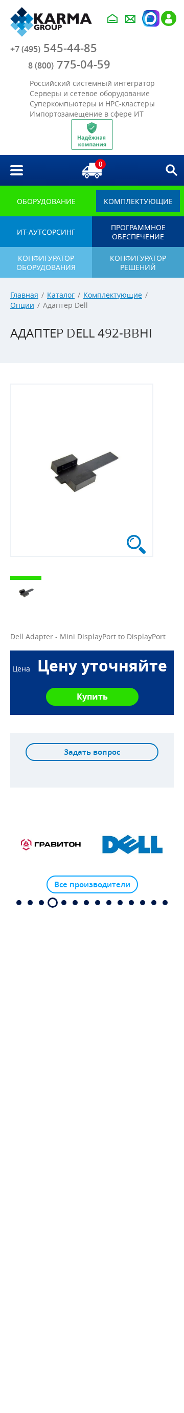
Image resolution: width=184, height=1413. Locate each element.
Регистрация (168, 18)
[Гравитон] (51, 845)
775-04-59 (69, 64)
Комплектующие (112, 295)
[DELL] (133, 845)
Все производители (92, 884)
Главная (24, 295)
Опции (22, 305)
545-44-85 (53, 48)
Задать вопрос (92, 752)
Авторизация (149, 18)
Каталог (61, 295)
